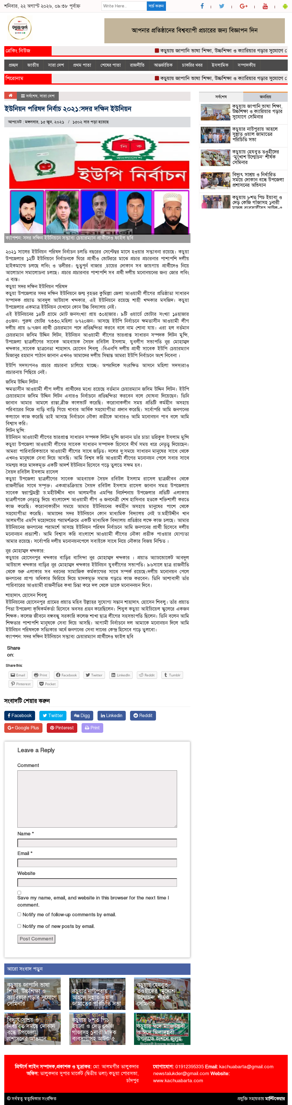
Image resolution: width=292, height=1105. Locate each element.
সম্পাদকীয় (247, 65)
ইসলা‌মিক (220, 65)
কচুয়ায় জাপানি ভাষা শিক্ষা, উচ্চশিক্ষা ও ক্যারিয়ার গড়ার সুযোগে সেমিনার (218, 51)
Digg (84, 716)
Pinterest (64, 728)
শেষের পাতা (110, 65)
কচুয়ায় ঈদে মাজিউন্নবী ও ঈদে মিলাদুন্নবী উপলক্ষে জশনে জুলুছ (161, 1032)
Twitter (55, 716)
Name (25, 834)
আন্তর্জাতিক (163, 65)
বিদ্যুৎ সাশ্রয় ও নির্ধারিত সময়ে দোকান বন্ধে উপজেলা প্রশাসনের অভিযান (31, 1029)
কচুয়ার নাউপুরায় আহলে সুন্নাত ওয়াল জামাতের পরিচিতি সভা (96, 997)
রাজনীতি (137, 65)
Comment (28, 765)
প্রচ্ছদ (13, 65)
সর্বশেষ (31, 96)
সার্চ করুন (156, 6)
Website (26, 873)
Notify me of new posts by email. (59, 926)
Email (25, 853)
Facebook (21, 716)
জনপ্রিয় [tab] (265, 96)
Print (94, 728)
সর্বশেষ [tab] (221, 96)
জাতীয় (33, 65)
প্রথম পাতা (82, 65)
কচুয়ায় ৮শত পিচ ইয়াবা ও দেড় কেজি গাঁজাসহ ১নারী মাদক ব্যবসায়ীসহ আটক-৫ (94, 1029)
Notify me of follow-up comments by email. (69, 915)
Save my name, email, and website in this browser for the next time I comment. (93, 901)
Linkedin (113, 716)
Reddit (145, 716)
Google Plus (26, 728)
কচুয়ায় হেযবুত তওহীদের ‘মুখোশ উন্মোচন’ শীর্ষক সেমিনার (156, 994)
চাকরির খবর (192, 65)
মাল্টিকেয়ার (275, 1099)
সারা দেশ (56, 65)
